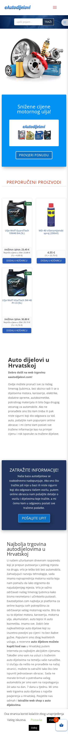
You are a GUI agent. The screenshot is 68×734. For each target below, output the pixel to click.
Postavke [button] (36, 720)
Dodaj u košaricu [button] (16, 260)
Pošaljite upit (34, 518)
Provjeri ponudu (34, 155)
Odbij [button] (34, 727)
